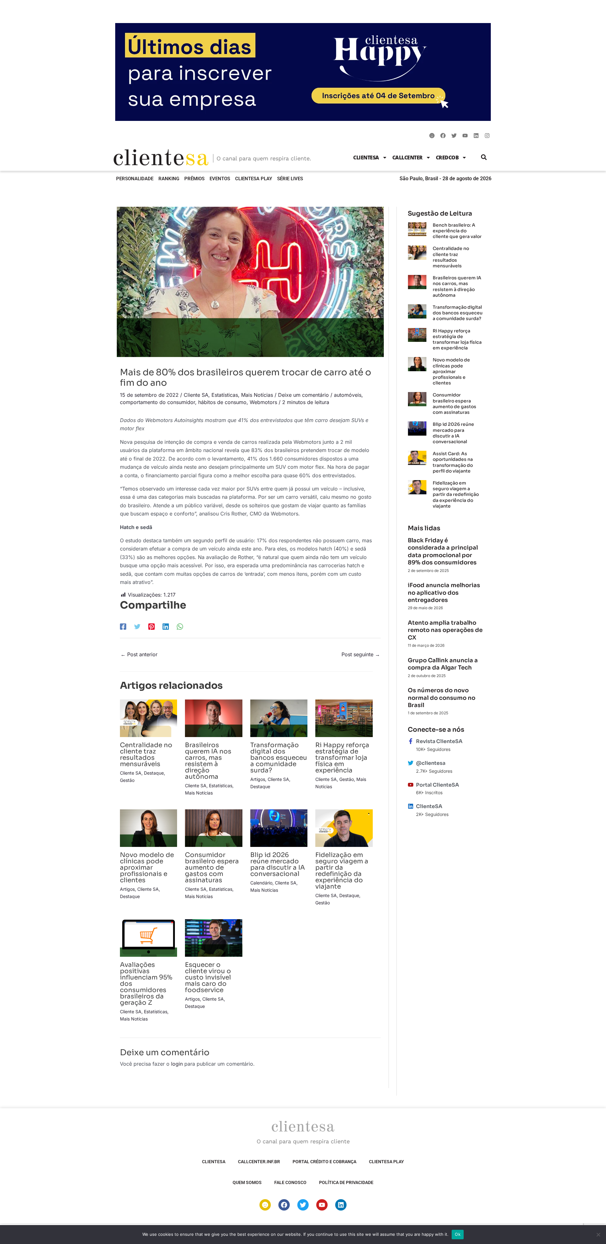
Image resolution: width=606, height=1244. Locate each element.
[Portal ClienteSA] (410, 785)
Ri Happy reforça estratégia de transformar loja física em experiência (342, 757)
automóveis (347, 395)
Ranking (168, 179)
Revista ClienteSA (439, 741)
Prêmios (194, 179)
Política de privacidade (346, 1182)
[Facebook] (123, 626)
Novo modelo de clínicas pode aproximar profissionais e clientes (147, 867)
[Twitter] (137, 626)
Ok (457, 1234)
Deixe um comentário (303, 395)
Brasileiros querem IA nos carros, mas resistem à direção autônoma (208, 761)
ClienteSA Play (253, 179)
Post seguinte (361, 654)
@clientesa (430, 763)
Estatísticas (224, 395)
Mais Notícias (257, 395)
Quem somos (247, 1182)
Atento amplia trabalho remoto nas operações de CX (445, 630)
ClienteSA (366, 157)
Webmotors (263, 402)
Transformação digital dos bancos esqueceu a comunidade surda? (278, 757)
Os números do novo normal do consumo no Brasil (441, 698)
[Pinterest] (151, 626)
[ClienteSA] (410, 806)
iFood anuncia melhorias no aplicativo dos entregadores (444, 593)
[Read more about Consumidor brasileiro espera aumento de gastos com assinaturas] (213, 827)
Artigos (257, 779)
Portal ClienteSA (437, 785)
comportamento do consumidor (157, 402)
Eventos (220, 179)
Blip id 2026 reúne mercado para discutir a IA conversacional (277, 864)
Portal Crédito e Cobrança (324, 1161)
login (177, 1064)
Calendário (261, 882)
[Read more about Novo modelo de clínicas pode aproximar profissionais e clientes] (148, 827)
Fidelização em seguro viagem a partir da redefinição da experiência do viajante (341, 870)
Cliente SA (196, 395)
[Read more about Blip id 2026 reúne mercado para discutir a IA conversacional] (278, 827)
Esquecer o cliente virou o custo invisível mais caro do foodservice (208, 977)
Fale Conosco (290, 1182)
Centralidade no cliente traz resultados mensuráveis (146, 754)
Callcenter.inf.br (259, 1161)
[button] (484, 157)
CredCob (447, 157)
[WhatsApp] (180, 626)
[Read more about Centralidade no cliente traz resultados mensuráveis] (148, 718)
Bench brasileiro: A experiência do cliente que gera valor (457, 230)
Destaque (154, 773)
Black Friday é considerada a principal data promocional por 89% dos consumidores (443, 551)
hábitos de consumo (222, 402)
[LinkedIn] (166, 626)
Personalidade (134, 179)
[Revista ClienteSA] (410, 741)
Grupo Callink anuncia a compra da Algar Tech (443, 664)
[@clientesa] (410, 763)
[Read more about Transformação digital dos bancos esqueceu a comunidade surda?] (278, 718)
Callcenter (407, 157)
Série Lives (290, 179)
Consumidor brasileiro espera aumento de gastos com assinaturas (212, 867)
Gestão (127, 780)
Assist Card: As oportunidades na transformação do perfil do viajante (453, 462)
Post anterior (139, 654)
